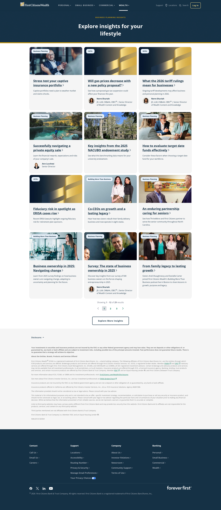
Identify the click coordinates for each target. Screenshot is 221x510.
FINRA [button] (168, 363)
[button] (98, 308)
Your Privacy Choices (80, 478)
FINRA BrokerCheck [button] (108, 379)
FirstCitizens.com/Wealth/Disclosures (114, 374)
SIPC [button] (178, 363)
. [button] (152, 493)
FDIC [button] (117, 370)
